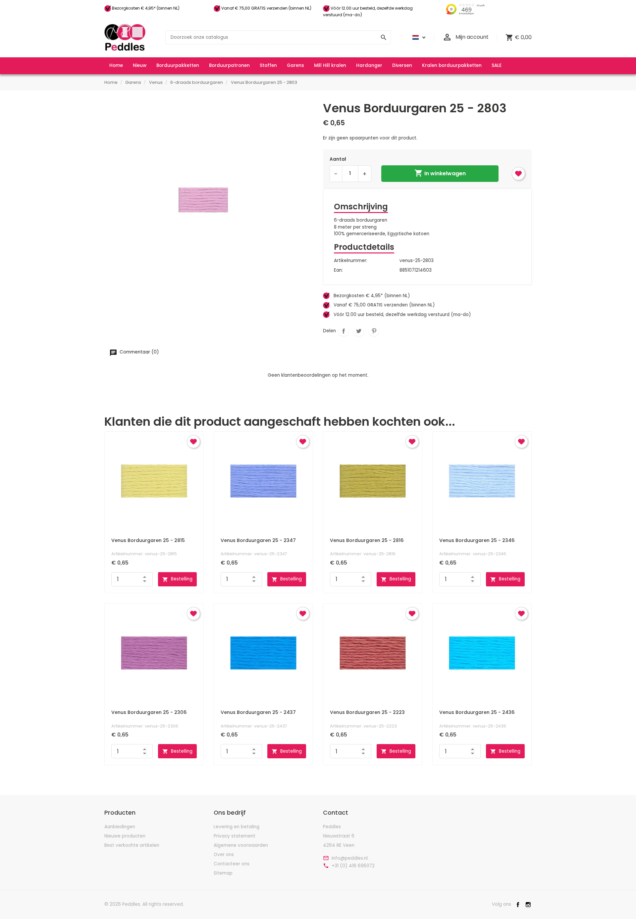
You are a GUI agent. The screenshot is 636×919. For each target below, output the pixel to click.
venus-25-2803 (416, 260)
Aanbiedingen (119, 827)
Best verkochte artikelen (131, 845)
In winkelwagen (440, 173)
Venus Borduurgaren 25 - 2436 (477, 712)
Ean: (338, 270)
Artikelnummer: (350, 260)
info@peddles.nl (350, 858)
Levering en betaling (236, 827)
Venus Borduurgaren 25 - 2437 (258, 712)
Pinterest (374, 331)
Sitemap (223, 873)
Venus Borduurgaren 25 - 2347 (258, 540)
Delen (343, 331)
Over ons (224, 854)
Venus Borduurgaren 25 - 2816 (367, 540)
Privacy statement (234, 836)
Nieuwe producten (124, 836)
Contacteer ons (231, 864)
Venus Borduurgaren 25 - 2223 (367, 712)
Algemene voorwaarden (241, 845)
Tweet (359, 331)
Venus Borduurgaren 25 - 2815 (148, 540)
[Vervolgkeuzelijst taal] (418, 37)
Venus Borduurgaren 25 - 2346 (477, 540)
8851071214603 (415, 270)
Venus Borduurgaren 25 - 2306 (149, 712)
